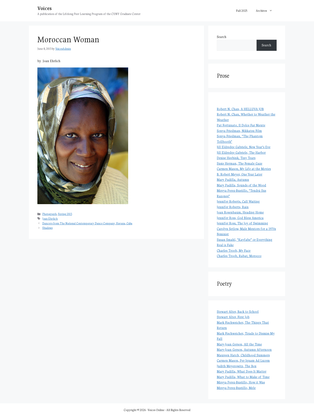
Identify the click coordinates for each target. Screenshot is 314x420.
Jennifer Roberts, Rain (233, 207)
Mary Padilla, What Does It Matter (241, 371)
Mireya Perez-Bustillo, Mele (236, 388)
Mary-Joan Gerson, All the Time (239, 344)
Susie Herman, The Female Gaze (239, 163)
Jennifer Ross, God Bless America (240, 218)
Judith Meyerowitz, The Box (236, 366)
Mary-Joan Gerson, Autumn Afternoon (244, 350)
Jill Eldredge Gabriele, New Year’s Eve (243, 147)
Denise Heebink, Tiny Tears (236, 158)
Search (221, 37)
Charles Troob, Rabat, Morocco (239, 256)
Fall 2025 (241, 11)
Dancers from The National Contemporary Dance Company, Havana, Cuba (87, 223)
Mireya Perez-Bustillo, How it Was (241, 382)
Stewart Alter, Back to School (238, 312)
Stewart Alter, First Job (233, 317)
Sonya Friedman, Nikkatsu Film (239, 131)
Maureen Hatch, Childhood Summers (243, 355)
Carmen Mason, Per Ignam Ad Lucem (243, 361)
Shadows (47, 228)
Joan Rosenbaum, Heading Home (240, 212)
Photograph (49, 214)
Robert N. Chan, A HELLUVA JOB (240, 109)
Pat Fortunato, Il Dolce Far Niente (241, 125)
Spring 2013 (65, 214)
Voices (44, 8)
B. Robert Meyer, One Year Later (239, 174)
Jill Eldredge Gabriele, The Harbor (241, 153)
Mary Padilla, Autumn (233, 180)
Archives (261, 11)
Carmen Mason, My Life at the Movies (244, 169)
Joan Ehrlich (50, 219)
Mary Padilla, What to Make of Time (243, 377)
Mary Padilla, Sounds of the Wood (241, 185)
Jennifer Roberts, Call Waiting (238, 201)
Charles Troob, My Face (234, 251)
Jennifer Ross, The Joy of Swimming (242, 223)
